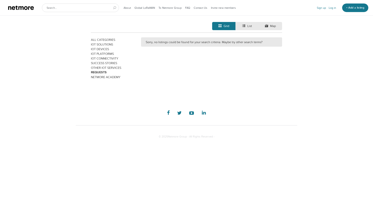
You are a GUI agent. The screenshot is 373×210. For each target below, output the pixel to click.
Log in (332, 8)
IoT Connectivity (104, 58)
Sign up (321, 8)
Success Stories (104, 63)
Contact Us (200, 8)
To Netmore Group (170, 8)
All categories (103, 40)
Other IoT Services (106, 68)
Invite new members (223, 8)
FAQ (187, 8)
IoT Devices (100, 49)
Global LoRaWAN (144, 8)
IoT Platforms (102, 54)
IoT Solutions (102, 44)
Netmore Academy (105, 77)
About (127, 8)
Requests (99, 72)
